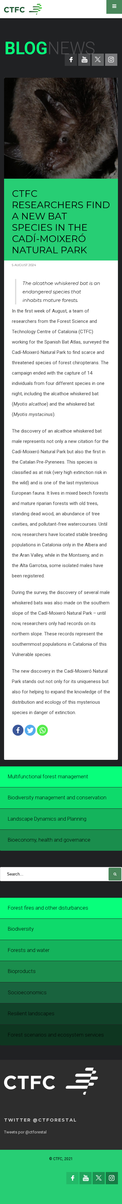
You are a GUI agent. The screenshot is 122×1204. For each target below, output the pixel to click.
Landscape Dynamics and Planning (47, 819)
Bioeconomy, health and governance (49, 840)
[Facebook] (18, 730)
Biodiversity (21, 929)
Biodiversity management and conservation (57, 798)
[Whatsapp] (42, 730)
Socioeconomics (27, 993)
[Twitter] (30, 730)
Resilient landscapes (31, 1014)
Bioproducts (22, 971)
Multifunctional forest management (48, 777)
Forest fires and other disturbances (48, 908)
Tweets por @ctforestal (25, 1132)
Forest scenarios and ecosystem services (56, 1035)
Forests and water (28, 950)
